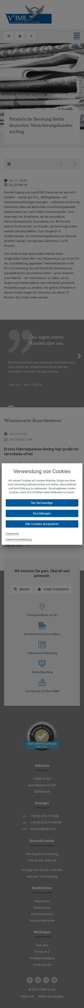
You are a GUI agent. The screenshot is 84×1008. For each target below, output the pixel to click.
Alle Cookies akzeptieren (42, 524)
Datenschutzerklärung (19, 539)
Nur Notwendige (42, 503)
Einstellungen (42, 513)
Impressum (12, 533)
